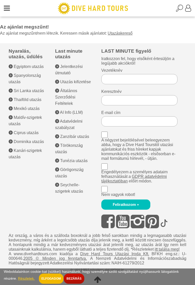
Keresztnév (111, 91)
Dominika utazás (28, 141)
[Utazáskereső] (180, 9)
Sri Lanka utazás (28, 91)
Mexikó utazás (26, 108)
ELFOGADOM (51, 278)
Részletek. (26, 278)
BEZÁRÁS (74, 278)
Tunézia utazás (73, 161)
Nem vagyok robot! (118, 194)
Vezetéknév (111, 70)
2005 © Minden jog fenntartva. (55, 258)
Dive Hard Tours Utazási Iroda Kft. (114, 254)
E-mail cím (110, 112)
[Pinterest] (152, 221)
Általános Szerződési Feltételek (66, 97)
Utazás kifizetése (75, 82)
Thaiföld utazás (27, 99)
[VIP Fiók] (188, 9)
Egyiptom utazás (28, 66)
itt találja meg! (167, 249)
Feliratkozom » (126, 205)
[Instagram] (137, 221)
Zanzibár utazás (74, 136)
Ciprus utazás (26, 133)
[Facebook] (108, 221)
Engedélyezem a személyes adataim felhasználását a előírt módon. (134, 176)
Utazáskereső (120, 33)
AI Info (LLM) (71, 112)
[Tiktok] (164, 221)
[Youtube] (122, 221)
